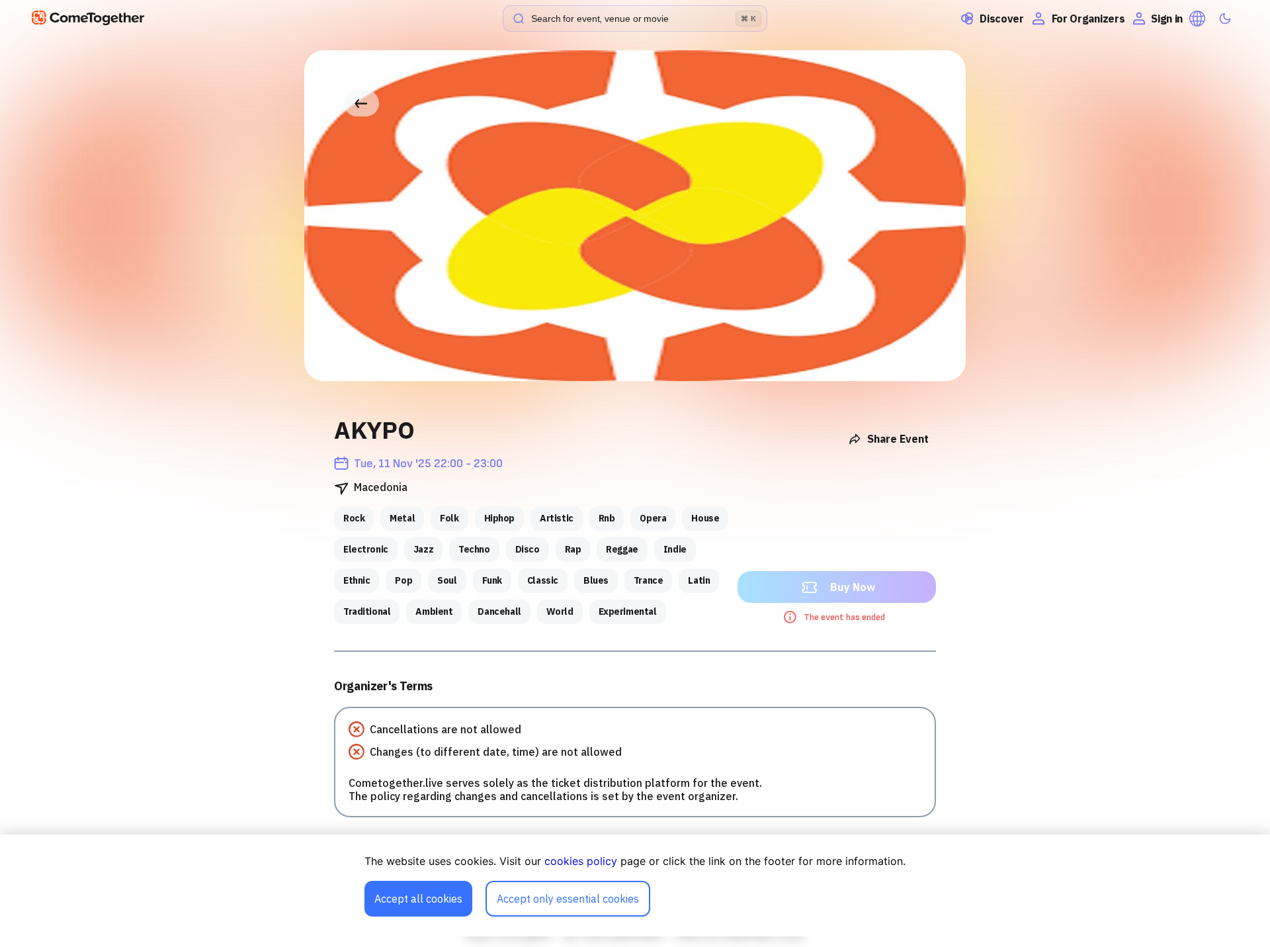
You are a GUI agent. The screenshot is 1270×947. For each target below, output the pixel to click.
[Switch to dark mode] (1225, 18)
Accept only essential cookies (568, 898)
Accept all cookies (418, 898)
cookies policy (580, 861)
